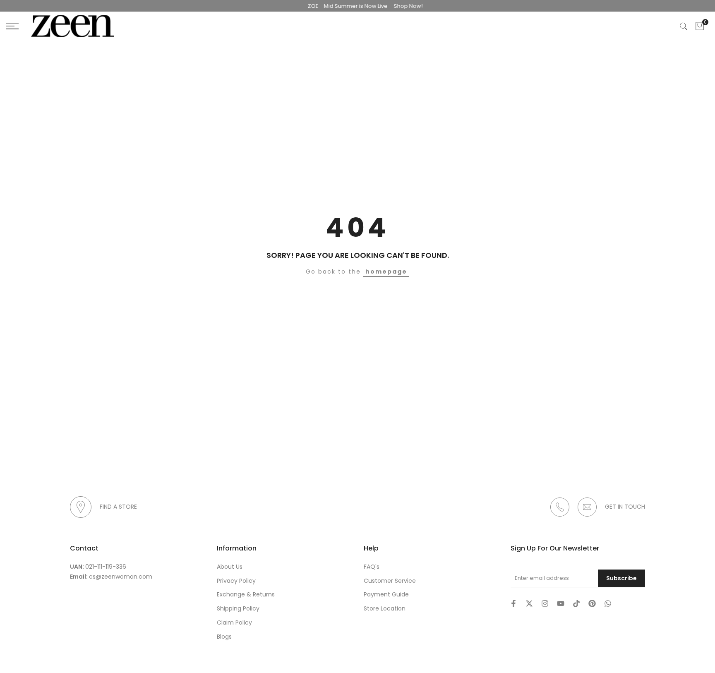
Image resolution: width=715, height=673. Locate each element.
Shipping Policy (238, 608)
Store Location (384, 608)
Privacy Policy (236, 581)
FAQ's (371, 566)
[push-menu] (12, 26)
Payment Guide (386, 594)
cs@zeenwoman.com (120, 576)
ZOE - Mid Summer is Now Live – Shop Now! (355, 6)
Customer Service (390, 581)
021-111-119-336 (105, 566)
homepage (386, 271)
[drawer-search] (683, 26)
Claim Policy (234, 622)
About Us (229, 566)
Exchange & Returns (246, 594)
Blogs (224, 636)
